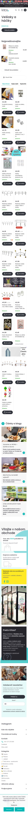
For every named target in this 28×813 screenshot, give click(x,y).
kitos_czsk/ (4, 747)
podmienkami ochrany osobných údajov (14, 711)
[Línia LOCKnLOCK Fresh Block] (14, 493)
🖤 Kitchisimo (5, 768)
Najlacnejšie (14, 83)
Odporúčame (6, 83)
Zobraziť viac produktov (11, 70)
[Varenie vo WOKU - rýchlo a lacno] (14, 434)
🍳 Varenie (4, 754)
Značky (3, 780)
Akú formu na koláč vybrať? (10, 476)
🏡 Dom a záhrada (6, 771)
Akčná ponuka (5, 778)
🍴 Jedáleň (4, 759)
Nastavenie (14, 805)
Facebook (4, 744)
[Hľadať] (15, 10)
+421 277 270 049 (9, 741)
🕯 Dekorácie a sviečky (7, 764)
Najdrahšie (23, 83)
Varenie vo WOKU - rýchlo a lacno (10, 445)
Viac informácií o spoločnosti (11, 653)
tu (13, 802)
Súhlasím (19, 809)
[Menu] (25, 10)
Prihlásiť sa (14, 696)
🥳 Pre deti (4, 766)
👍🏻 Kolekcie (4, 773)
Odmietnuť (9, 809)
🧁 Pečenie (4, 756)
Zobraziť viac (4, 26)
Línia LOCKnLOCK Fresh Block (12, 505)
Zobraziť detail (19, 344)
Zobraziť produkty (9, 30)
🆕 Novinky (4, 776)
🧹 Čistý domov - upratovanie (9, 761)
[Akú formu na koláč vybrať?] (14, 464)
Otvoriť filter (8, 77)
